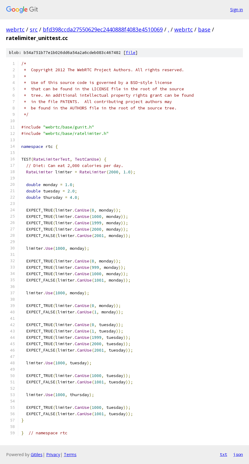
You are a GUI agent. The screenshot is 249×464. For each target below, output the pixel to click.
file (130, 52)
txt (223, 454)
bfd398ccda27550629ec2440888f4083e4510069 (103, 29)
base (204, 29)
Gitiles (37, 454)
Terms (70, 454)
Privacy (53, 454)
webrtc (15, 29)
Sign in (236, 9)
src (34, 29)
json (238, 454)
